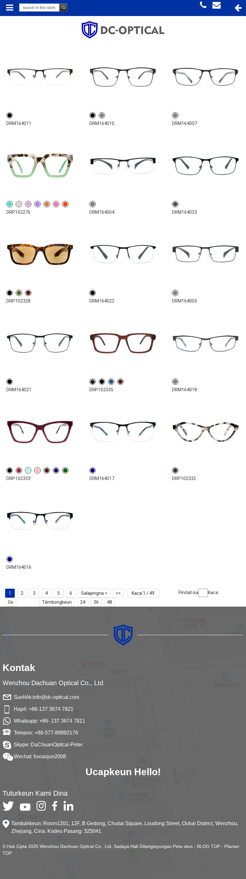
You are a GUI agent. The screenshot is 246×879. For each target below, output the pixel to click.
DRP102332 (184, 478)
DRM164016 (18, 567)
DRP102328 (18, 300)
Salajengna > (94, 593)
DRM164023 (184, 212)
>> (118, 593)
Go (10, 602)
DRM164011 (18, 123)
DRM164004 (101, 212)
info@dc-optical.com (56, 697)
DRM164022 (101, 300)
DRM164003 (184, 300)
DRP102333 (18, 478)
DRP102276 (18, 212)
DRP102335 (101, 389)
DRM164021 (18, 389)
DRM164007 (184, 123)
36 (96, 602)
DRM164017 (101, 478)
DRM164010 (101, 123)
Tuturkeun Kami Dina (35, 793)
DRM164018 (184, 389)
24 (82, 602)
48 (109, 602)
